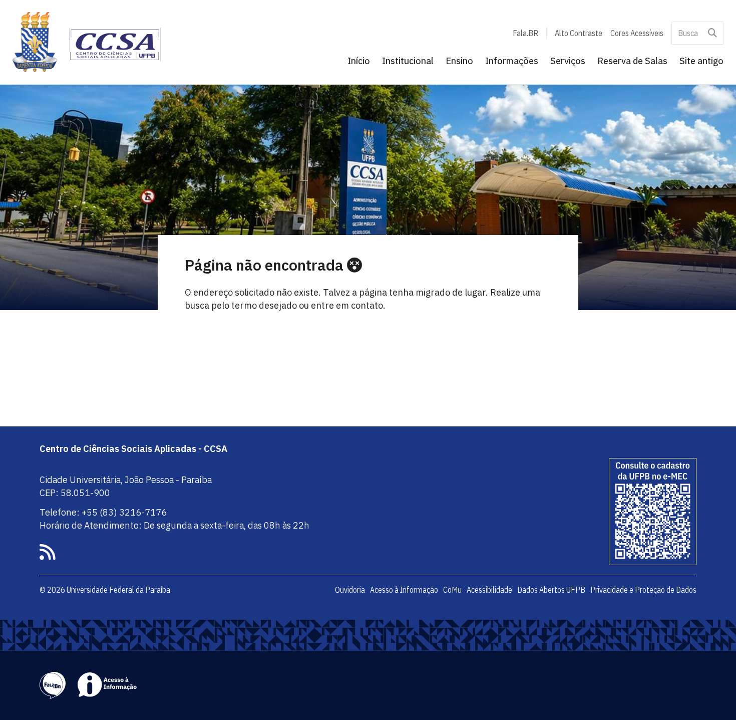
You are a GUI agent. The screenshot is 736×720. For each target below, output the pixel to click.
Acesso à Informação (404, 590)
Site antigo (701, 61)
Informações (511, 61)
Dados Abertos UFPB (551, 590)
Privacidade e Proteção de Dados (643, 590)
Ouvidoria (350, 590)
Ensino (459, 61)
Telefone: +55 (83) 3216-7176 (103, 512)
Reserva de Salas (632, 61)
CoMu (452, 590)
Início (358, 61)
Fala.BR (525, 33)
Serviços (567, 61)
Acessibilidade (489, 590)
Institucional (408, 61)
